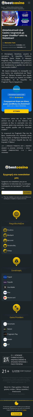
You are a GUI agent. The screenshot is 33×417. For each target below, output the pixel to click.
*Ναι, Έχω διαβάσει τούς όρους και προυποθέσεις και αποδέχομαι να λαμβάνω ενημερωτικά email (17, 197)
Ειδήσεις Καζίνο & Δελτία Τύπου (15, 7)
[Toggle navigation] (29, 3)
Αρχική (3, 7)
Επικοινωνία (16, 391)
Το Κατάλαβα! (16, 414)
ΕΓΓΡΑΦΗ (16, 111)
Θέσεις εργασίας (22, 389)
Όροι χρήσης (16, 387)
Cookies (24, 410)
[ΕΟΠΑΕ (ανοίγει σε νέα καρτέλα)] (21, 371)
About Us (7, 387)
